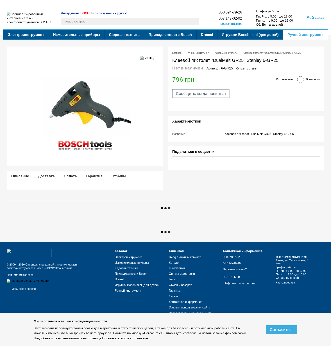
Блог (70, 3)
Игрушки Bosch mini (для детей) (250, 35)
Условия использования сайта (185, 3)
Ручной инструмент (305, 35)
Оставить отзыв (246, 68)
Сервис (122, 3)
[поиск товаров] (195, 21)
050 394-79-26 (230, 12)
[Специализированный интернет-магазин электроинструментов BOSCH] (29, 252)
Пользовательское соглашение (190, 313)
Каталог (12, 3)
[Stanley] (147, 57)
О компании (28, 3)
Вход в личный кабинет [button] (185, 257)
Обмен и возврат (87, 3)
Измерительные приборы (76, 35)
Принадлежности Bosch (170, 35)
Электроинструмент (26, 35)
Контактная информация (146, 3)
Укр (252, 3)
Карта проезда (285, 282)
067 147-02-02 (230, 18)
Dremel (207, 35)
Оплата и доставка (51, 3)
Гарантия (108, 3)
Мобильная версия (23, 288)
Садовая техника (124, 35)
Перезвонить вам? (231, 23)
